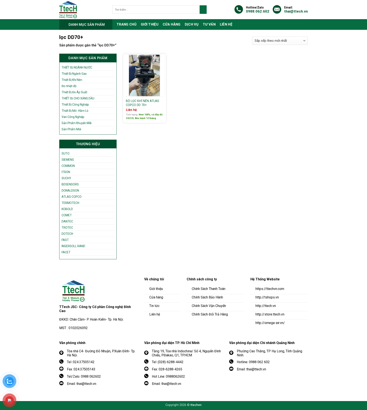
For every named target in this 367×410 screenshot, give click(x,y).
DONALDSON (70, 190)
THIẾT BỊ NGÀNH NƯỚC (77, 67)
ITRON (66, 172)
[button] (85, 24)
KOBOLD (67, 209)
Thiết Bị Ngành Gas (74, 73)
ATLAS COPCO (72, 196)
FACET (66, 252)
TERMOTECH (70, 203)
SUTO (65, 153)
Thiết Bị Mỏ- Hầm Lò (75, 110)
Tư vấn (209, 24)
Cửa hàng (172, 24)
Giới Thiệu (149, 24)
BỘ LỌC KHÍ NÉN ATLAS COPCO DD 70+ (142, 103)
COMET (67, 215)
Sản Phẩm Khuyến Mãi (77, 123)
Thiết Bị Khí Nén (72, 80)
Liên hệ (226, 24)
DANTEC (67, 221)
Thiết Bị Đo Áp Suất (74, 92)
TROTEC (67, 227)
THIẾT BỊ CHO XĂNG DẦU (78, 98)
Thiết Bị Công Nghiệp (75, 104)
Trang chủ (127, 24)
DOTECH (67, 233)
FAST (65, 240)
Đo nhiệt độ (69, 86)
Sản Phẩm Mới (71, 129)
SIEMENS (68, 159)
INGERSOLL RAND (73, 246)
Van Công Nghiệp (73, 117)
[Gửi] (203, 9)
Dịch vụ (192, 24)
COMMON (68, 166)
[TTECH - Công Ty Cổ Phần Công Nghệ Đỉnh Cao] (82, 9)
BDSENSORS (70, 184)
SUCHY (66, 178)
